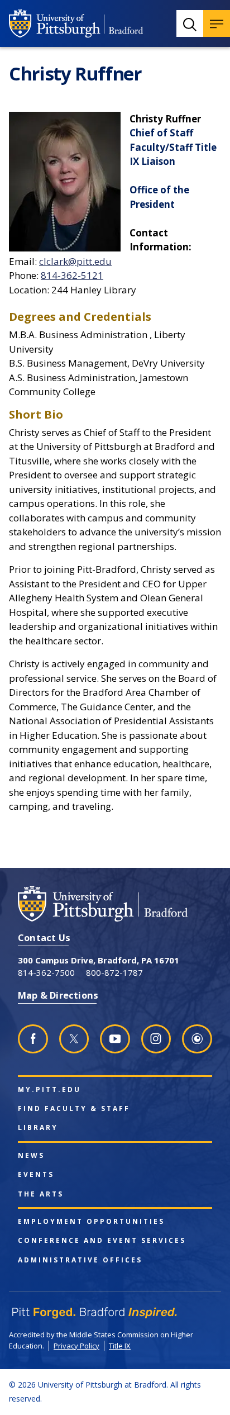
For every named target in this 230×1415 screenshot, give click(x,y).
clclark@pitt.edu (75, 261)
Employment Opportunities (91, 1222)
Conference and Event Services (102, 1241)
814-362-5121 (72, 275)
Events (36, 1175)
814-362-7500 (46, 972)
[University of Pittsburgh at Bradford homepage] (76, 23)
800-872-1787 (114, 972)
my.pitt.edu (49, 1090)
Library (38, 1128)
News (31, 1156)
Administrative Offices (80, 1260)
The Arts (41, 1194)
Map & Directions (58, 995)
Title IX (120, 1346)
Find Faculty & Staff (74, 1109)
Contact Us (44, 937)
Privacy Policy (76, 1346)
